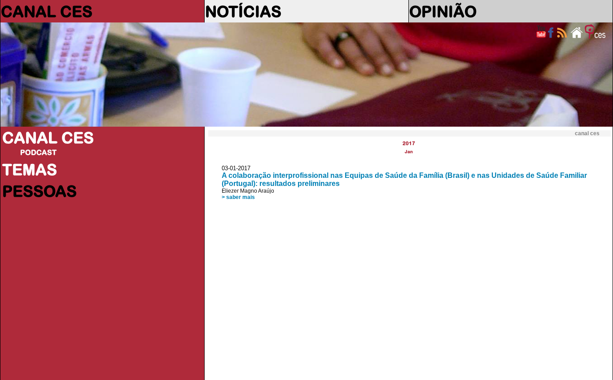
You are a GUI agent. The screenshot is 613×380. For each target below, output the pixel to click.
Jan (409, 151)
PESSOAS (39, 191)
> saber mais (238, 197)
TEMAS (29, 169)
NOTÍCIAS (243, 11)
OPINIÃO (443, 11)
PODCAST (38, 152)
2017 (409, 143)
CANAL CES (46, 11)
